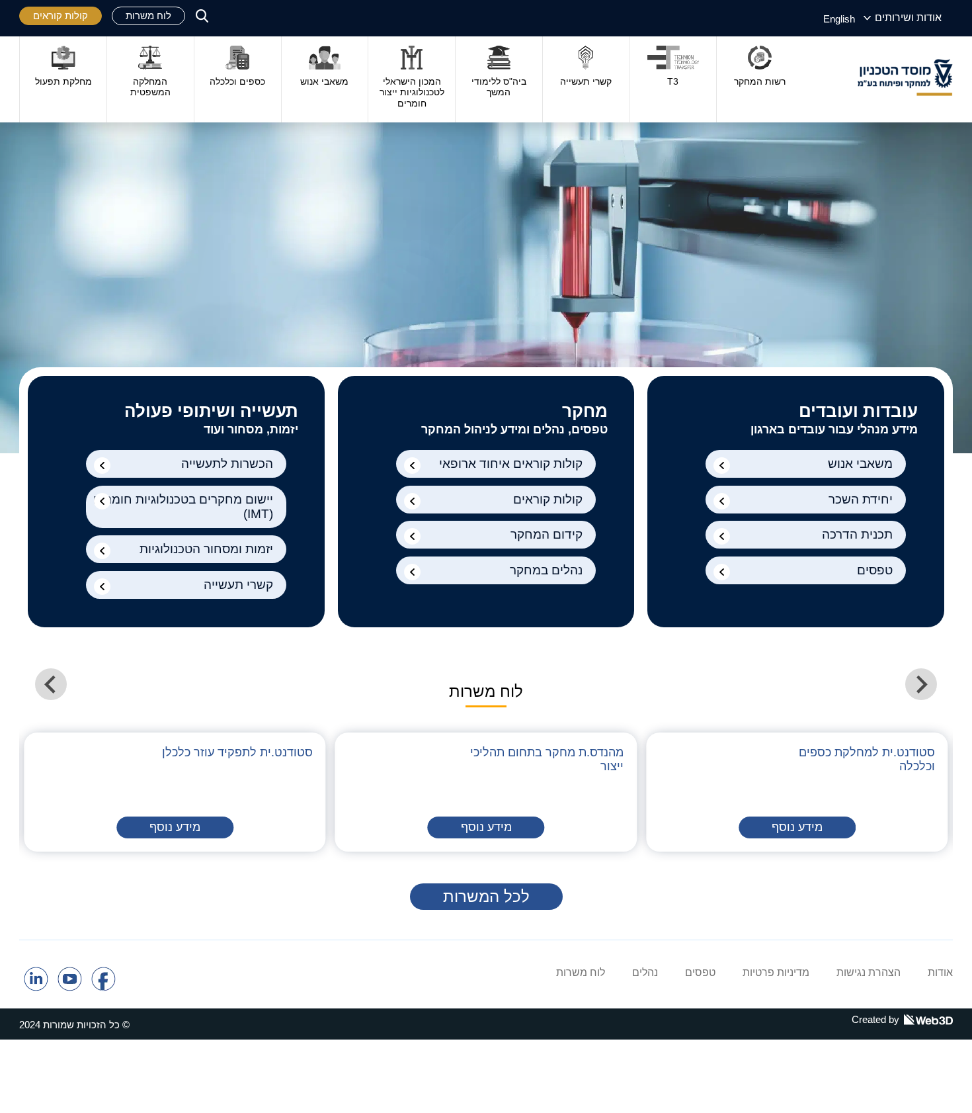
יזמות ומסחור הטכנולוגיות (206, 549)
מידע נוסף (797, 827)
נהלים (645, 972)
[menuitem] (839, 18)
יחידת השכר (861, 499)
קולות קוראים (60, 15)
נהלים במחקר (546, 570)
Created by (875, 1019)
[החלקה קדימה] (51, 684)
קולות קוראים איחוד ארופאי (511, 463)
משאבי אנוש (860, 463)
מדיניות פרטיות (776, 972)
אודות (940, 972)
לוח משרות (148, 15)
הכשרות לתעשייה (227, 463)
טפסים (875, 570)
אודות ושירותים (908, 17)
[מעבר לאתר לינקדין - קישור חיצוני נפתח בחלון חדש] (36, 987)
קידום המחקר (546, 534)
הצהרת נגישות (868, 972)
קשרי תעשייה (238, 585)
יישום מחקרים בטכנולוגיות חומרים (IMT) (183, 506)
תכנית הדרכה (857, 534)
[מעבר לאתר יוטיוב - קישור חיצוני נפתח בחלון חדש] (70, 987)
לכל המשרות (486, 896)
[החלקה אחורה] (921, 684)
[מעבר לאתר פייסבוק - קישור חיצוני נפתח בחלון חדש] (103, 987)
